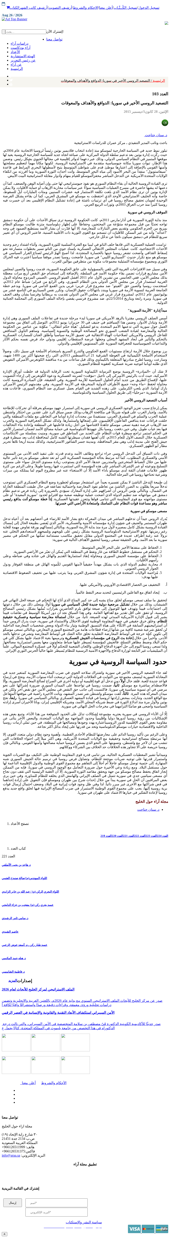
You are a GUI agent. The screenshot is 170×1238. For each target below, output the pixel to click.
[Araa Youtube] (11, 83)
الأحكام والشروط (53, 1083)
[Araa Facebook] (16, 1089)
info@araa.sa (11, 1155)
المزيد (12, 980)
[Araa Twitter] (11, 79)
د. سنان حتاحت (155, 135)
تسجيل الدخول (148, 8)
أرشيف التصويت (60, 8)
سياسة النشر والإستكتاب (84, 1222)
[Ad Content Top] (85, 19)
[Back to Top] (4, 1234)
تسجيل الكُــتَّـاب (125, 8)
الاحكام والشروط (85, 8)
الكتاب (14, 8)
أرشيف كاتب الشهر (33, 8)
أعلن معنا (106, 8)
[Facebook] (11, 75)
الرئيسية (113, 80)
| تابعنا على (52, 1102)
